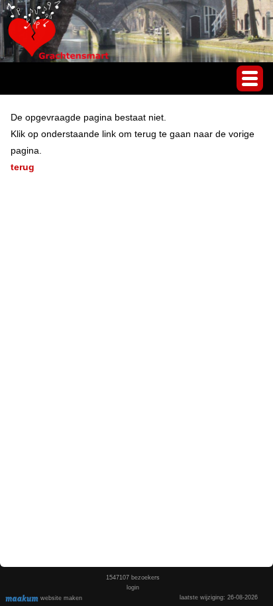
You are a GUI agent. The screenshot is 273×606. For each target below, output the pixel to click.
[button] (250, 78)
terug (22, 167)
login (133, 587)
